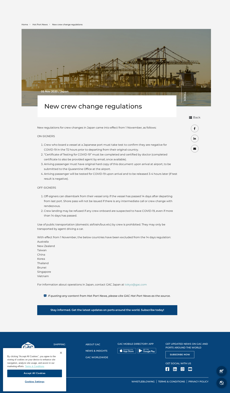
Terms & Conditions (171, 381)
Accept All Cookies (34, 373)
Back (196, 117)
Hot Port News (40, 24)
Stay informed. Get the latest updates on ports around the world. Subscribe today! (107, 310)
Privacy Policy (198, 381)
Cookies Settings (34, 381)
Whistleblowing (143, 381)
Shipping (59, 344)
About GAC (93, 344)
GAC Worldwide (97, 357)
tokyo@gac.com (136, 284)
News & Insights (96, 350)
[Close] (61, 353)
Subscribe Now (180, 354)
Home (25, 24)
